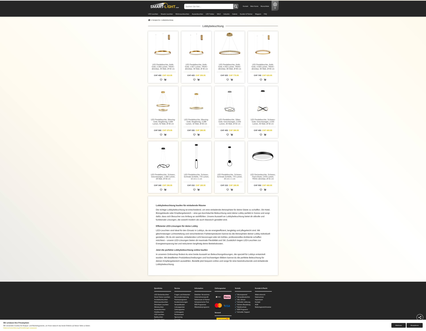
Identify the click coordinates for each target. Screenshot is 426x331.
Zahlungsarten (179, 309)
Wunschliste (265, 6)
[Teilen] (420, 317)
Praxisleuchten (159, 319)
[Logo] (164, 5)
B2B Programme (200, 304)
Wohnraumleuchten (182, 14)
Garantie (177, 319)
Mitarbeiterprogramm (201, 307)
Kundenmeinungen (181, 302)
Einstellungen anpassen (28, 328)
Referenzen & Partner (202, 299)
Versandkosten (179, 304)
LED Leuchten (153, 14)
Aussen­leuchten (159, 309)
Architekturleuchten (161, 299)
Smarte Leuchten (167, 14)
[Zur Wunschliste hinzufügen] (161, 80)
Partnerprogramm (180, 299)
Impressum (259, 299)
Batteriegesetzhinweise (263, 307)
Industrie (226, 14)
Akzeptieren (414, 325)
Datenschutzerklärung (11, 328)
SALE (219, 14)
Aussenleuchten (197, 14)
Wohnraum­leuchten (161, 302)
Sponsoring (178, 317)
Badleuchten (158, 317)
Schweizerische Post (201, 302)
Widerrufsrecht (260, 294)
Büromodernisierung (181, 297)
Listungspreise (179, 307)
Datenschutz (259, 297)
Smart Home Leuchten (162, 297)
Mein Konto (254, 6)
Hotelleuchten (159, 312)
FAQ (265, 14)
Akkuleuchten (159, 307)
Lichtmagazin (179, 312)
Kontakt (245, 6)
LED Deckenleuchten (161, 294)
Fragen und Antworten (182, 294)
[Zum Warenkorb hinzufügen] (165, 80)
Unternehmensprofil (201, 297)
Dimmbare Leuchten (161, 304)
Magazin (258, 14)
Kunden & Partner (246, 14)
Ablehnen (398, 325)
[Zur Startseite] (149, 20)
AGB (256, 304)
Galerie (234, 14)
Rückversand (179, 314)
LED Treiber (210, 14)
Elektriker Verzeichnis (201, 294)
